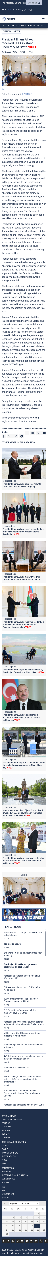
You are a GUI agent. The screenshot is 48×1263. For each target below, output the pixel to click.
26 (20, 1230)
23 (44, 1226)
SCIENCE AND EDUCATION (14, 1142)
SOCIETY (6, 1134)
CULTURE (6, 1137)
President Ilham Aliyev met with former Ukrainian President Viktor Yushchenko (21, 578)
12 (20, 1222)
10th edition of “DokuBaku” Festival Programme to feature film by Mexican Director (22, 1093)
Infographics (9, 1156)
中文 (30, 9)
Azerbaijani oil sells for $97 (16, 1067)
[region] (25, 1018)
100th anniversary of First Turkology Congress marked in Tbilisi (21, 1000)
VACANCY (6, 1182)
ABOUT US (6, 1171)
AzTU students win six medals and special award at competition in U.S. (23, 1057)
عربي (24, 9)
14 (32, 1222)
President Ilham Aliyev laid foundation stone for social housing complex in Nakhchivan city (24, 765)
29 (38, 1230)
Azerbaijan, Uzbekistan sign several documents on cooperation (21, 965)
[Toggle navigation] (42, 19)
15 (38, 1222)
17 (7, 1226)
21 (32, 1226)
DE (13, 9)
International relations (15, 1175)
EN (9, 9)
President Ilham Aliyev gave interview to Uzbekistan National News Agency (22, 485)
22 (38, 1226)
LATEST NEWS (13, 926)
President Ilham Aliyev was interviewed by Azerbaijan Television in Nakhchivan (23, 671)
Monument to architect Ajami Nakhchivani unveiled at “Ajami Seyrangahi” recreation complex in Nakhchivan (23, 813)
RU (6, 9)
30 (44, 1230)
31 (7, 1234)
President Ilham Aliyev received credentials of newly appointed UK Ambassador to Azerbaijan (23, 532)
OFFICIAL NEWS (11, 31)
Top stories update (12, 944)
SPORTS (5, 1146)
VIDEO (4, 1160)
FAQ (3, 1187)
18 (13, 1226)
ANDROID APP (8, 1194)
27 (26, 1230)
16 (44, 1222)
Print (22, 52)
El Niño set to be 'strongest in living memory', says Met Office (20, 1011)
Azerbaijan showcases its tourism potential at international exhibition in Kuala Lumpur (24, 1023)
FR (16, 9)
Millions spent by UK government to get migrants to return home (22, 1034)
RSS (3, 1190)
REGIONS (6, 1130)
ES (19, 9)
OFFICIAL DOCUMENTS (12, 1119)
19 (20, 1226)
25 (13, 1230)
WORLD (5, 1149)
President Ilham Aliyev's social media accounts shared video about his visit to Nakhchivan (21, 717)
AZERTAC (27, 94)
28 (32, 1230)
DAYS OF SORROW (10, 1153)
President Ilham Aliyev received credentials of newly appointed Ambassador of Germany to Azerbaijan (23, 624)
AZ (3, 9)
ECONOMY (6, 1127)
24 (7, 1230)
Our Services (8, 1179)
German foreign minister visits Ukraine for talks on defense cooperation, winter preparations (23, 1079)
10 (7, 1222)
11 (13, 1222)
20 (26, 1226)
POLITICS (6, 1123)
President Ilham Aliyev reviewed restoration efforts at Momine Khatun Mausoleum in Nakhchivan (24, 861)
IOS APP (5, 1198)
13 (26, 1222)
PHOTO (5, 1163)
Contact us (8, 1168)
